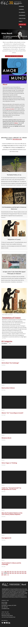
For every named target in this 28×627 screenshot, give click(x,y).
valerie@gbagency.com (14, 594)
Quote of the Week (10, 109)
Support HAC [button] (22, 24)
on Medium (17, 139)
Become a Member (6, 614)
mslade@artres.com (23, 597)
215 (23, 571)
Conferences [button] (22, 15)
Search (21, 27)
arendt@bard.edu (5, 608)
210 (10, 571)
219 (8, 573)
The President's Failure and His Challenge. (11, 563)
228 (5, 574)
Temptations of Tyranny (11, 317)
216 (25, 571)
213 (18, 571)
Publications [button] (22, 18)
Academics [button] (21, 9)
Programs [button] (21, 6)
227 (2, 574)
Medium (16, 123)
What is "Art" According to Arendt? (12, 413)
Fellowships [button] (22, 12)
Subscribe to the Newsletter (14, 56)
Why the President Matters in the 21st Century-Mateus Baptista (12, 513)
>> (8, 574)
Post (3, 360)
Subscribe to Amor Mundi (7, 615)
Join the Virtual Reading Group (8, 617)
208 (5, 571)
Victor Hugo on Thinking (9, 463)
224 (20, 573)
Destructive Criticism (8, 388)
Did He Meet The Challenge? (10, 363)
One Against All (6, 538)
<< (2, 571)
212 (15, 571)
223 (18, 573)
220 (10, 573)
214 (20, 571)
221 (13, 573)
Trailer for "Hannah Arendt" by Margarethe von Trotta (11, 488)
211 (13, 571)
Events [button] (20, 21)
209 (8, 571)
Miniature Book (6, 438)
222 (15, 573)
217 (2, 573)
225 (23, 573)
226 (25, 573)
